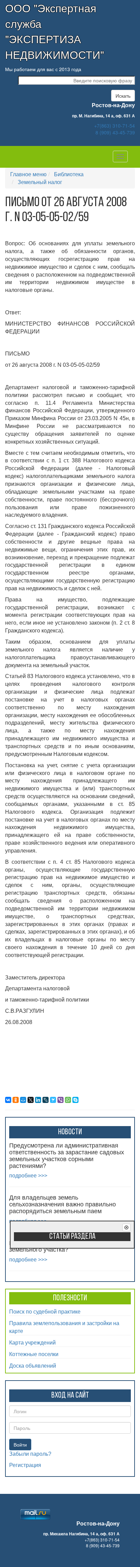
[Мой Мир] (23, 1100)
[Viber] (60, 1100)
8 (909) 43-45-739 (115, 132)
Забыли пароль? (30, 1454)
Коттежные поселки (33, 1354)
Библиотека (69, 174)
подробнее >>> (28, 1175)
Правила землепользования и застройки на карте (64, 1327)
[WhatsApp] (68, 1100)
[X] (31, 1100)
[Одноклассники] (16, 1100)
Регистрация (25, 1465)
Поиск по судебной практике (45, 1311)
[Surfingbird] (53, 1100)
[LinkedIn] (38, 1100)
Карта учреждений (32, 1342)
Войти (20, 1444)
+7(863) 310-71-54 (114, 125)
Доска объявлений (32, 1365)
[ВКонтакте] (8, 1100)
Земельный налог (40, 182)
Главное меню (28, 174)
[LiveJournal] (45, 1100)
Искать (123, 95)
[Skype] (75, 1100)
